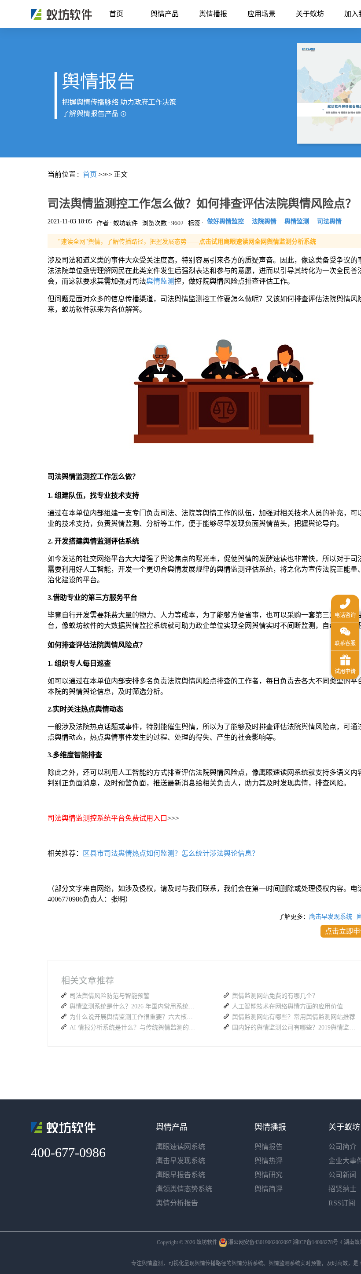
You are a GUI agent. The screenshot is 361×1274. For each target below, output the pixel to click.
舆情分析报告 (177, 1203)
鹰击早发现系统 (330, 916)
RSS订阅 (341, 1203)
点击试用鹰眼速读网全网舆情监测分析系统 (257, 241)
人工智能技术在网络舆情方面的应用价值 (287, 1006)
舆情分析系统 (247, 1263)
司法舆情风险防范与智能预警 (110, 996)
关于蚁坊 (310, 14)
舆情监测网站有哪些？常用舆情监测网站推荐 (293, 1017)
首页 (116, 14)
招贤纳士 (342, 1189)
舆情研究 (268, 1175)
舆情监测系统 (284, 1263)
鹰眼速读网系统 (180, 1146)
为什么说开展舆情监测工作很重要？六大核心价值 (133, 1017)
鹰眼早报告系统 (180, 1175)
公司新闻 (342, 1175)
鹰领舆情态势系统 (184, 1189)
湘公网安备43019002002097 (259, 1242)
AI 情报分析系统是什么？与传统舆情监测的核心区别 (133, 1027)
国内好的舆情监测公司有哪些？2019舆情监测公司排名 (296, 1027)
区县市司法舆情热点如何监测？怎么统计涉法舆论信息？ (171, 853)
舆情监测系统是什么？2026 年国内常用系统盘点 (133, 1006)
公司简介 (342, 1146)
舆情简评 (268, 1189)
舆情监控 (61, 14)
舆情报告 (268, 1146)
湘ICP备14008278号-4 (318, 1242)
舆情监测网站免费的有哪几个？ (275, 996)
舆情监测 (160, 281)
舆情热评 (268, 1160)
